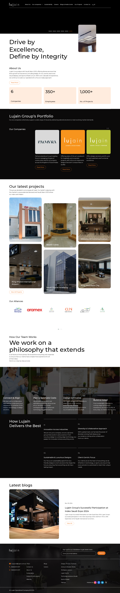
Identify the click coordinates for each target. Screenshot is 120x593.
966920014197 (15, 567)
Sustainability (48, 4)
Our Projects (78, 4)
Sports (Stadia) (65, 579)
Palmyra (63, 582)
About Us (27, 4)
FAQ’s (28, 563)
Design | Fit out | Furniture (68, 563)
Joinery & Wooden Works (68, 567)
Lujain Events (65, 573)
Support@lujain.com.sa (19, 563)
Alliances (29, 579)
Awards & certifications (33, 576)
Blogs (45, 563)
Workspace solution (66, 570)
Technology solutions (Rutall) (69, 576)
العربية (93, 4)
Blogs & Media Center (66, 4)
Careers (56, 4)
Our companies (36, 4)
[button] (14, 82)
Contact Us (87, 4)
